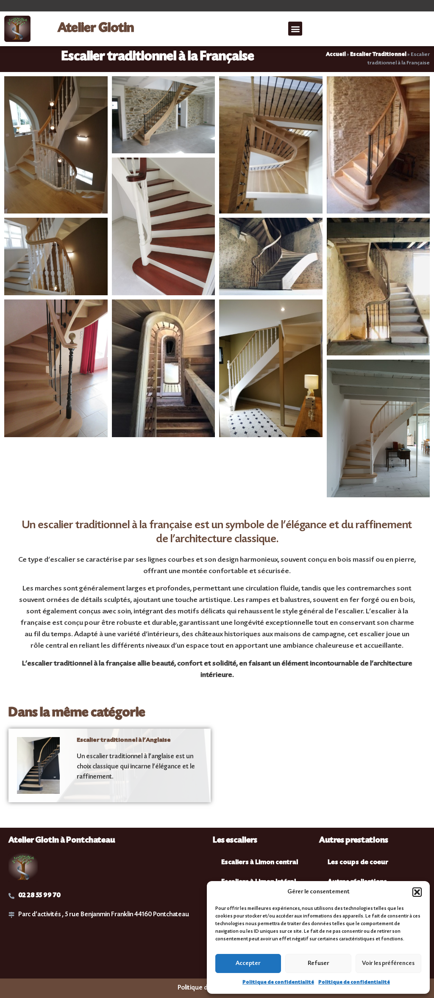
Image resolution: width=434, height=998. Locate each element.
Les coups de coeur (358, 862)
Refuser (318, 964)
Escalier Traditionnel (378, 54)
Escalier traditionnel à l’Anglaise (124, 740)
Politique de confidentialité (278, 982)
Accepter (248, 964)
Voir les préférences (388, 964)
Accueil (336, 54)
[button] (417, 892)
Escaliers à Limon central (259, 862)
